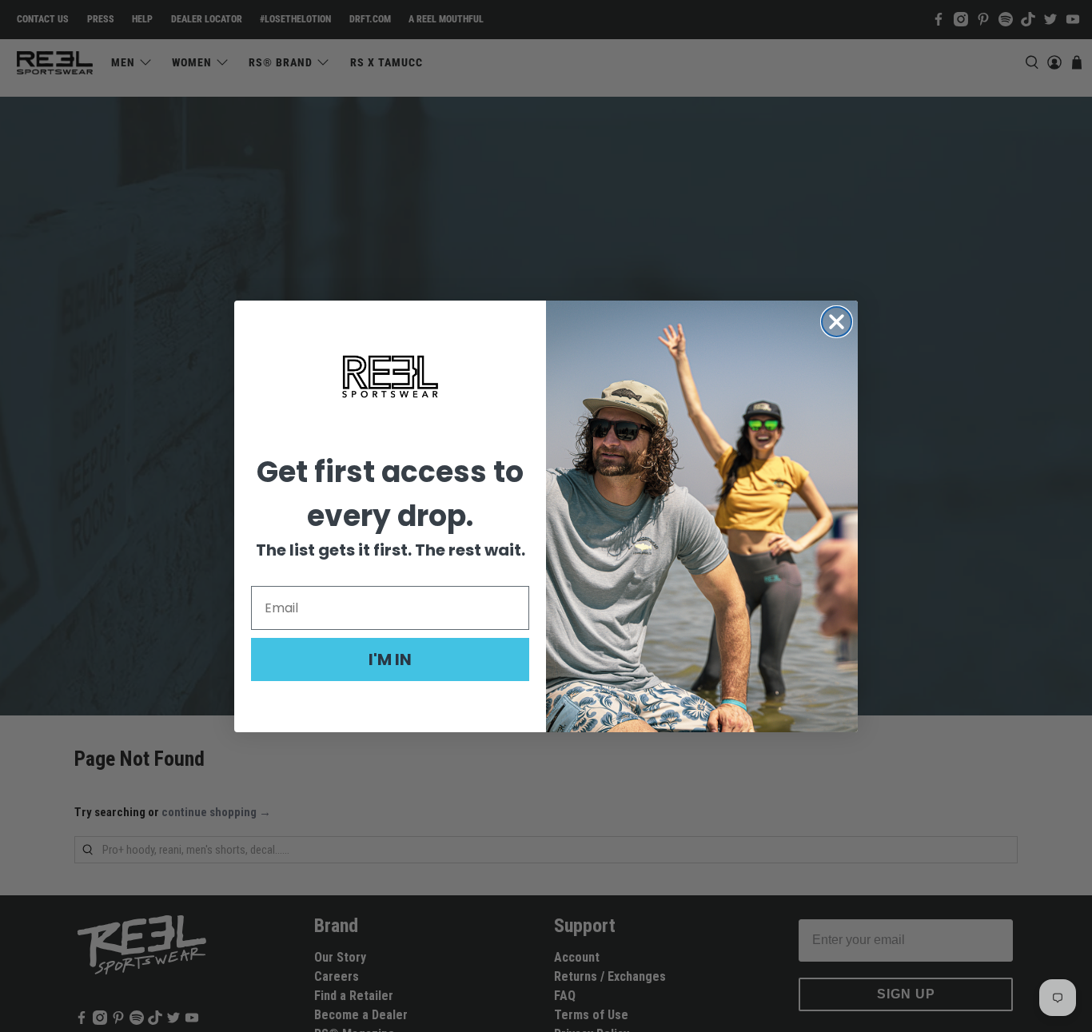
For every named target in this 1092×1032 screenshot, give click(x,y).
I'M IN (390, 658)
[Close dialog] (836, 322)
